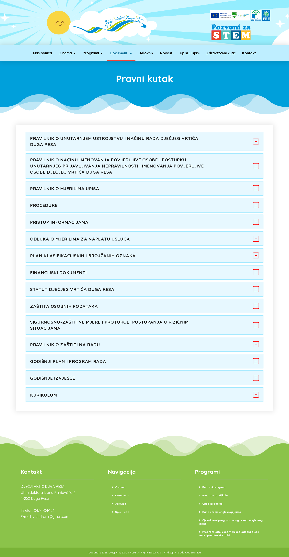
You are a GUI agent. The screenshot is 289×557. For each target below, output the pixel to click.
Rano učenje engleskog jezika (221, 512)
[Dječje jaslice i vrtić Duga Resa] (113, 23)
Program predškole (215, 495)
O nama (120, 487)
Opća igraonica (212, 503)
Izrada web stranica (189, 552)
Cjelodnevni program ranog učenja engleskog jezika (231, 522)
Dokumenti (122, 495)
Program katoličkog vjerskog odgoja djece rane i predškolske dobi (229, 533)
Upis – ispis (122, 512)
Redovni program (213, 487)
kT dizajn (169, 552)
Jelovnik (120, 503)
